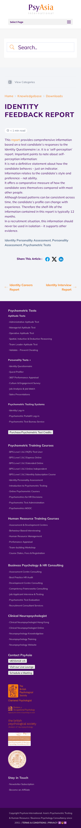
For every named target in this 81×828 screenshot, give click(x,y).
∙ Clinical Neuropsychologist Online (26, 627)
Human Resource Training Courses (33, 518)
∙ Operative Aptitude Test (21, 333)
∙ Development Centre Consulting (25, 583)
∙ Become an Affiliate (19, 789)
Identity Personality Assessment (28, 240)
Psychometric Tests (37, 245)
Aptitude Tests (16, 315)
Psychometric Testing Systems (26, 404)
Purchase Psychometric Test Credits (31, 432)
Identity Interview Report (58, 287)
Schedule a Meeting (21, 672)
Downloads (54, 96)
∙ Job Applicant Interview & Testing (26, 594)
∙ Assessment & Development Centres (28, 525)
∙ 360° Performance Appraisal (23, 377)
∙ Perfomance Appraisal (20, 541)
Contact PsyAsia (20, 655)
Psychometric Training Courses (30, 445)
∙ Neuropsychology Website (22, 644)
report (15, 140)
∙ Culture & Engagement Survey (24, 383)
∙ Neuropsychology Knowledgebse (26, 633)
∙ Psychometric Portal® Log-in (23, 416)
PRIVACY (53, 822)
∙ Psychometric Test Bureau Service (26, 421)
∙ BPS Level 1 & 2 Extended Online (25, 463)
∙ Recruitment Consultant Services (25, 605)
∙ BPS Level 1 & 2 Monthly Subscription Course (32, 474)
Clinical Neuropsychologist (27, 616)
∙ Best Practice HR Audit (20, 577)
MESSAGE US (17, 660)
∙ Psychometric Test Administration (26, 502)
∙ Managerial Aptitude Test (21, 327)
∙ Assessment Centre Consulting (24, 571)
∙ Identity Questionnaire (20, 366)
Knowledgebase (30, 96)
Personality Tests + (19, 359)
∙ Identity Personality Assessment (25, 480)
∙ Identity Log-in (16, 410)
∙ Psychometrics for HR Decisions (25, 497)
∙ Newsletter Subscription (21, 784)
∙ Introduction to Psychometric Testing (27, 485)
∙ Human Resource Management (25, 536)
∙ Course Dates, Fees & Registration (26, 553)
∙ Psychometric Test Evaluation (24, 599)
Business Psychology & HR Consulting (35, 565)
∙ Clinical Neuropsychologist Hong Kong (28, 622)
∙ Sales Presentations (19, 394)
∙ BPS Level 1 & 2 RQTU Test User (25, 451)
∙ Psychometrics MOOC (20, 508)
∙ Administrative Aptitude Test (23, 321)
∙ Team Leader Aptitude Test (22, 344)
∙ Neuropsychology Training (22, 639)
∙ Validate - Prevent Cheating (23, 350)
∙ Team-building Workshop (21, 547)
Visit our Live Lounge (22, 666)
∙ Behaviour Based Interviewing (24, 530)
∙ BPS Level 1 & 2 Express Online (25, 457)
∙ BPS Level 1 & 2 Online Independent (27, 468)
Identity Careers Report (21, 287)
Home (9, 96)
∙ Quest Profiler (16, 371)
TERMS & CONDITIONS (34, 822)
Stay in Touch (18, 778)
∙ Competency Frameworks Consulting (28, 588)
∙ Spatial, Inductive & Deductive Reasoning (30, 338)
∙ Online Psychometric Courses (24, 491)
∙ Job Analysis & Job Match (21, 388)
